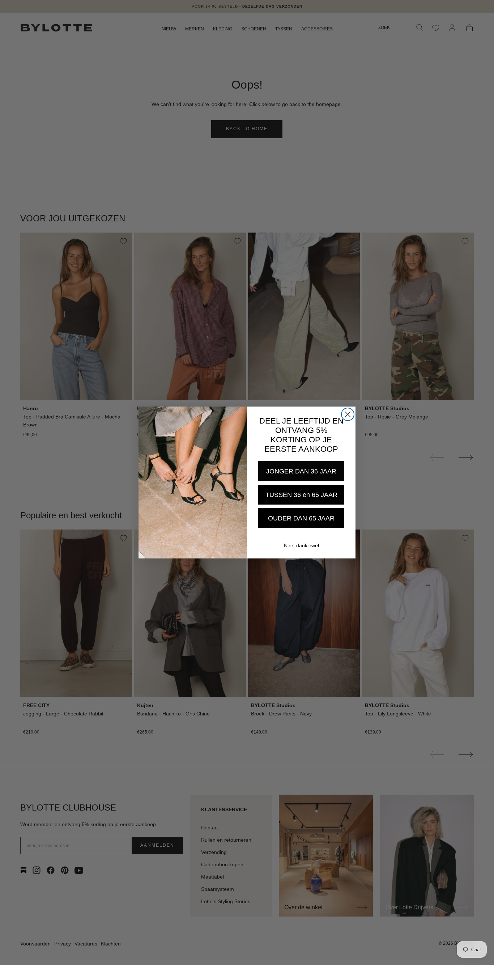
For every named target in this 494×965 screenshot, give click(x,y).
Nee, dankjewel (301, 545)
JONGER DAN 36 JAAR (301, 471)
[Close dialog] (347, 414)
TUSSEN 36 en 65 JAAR (301, 494)
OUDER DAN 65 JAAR (301, 518)
